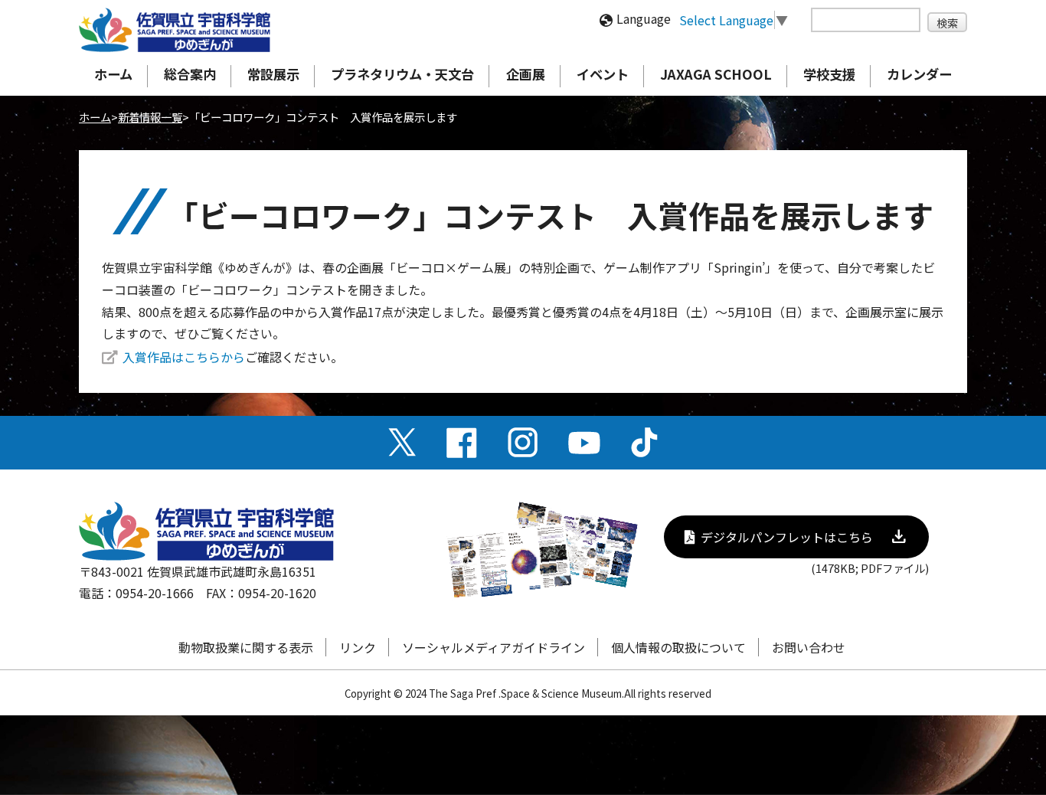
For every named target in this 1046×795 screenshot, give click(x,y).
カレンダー (919, 73)
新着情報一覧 (150, 117)
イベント (603, 73)
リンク (357, 647)
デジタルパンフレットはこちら (787, 537)
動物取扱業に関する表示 (245, 647)
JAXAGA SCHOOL (716, 73)
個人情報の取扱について (678, 647)
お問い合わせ (808, 647)
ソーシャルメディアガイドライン (493, 647)
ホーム (113, 73)
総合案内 (190, 73)
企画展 (525, 73)
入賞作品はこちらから (184, 357)
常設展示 (273, 73)
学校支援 (829, 73)
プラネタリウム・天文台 (402, 73)
